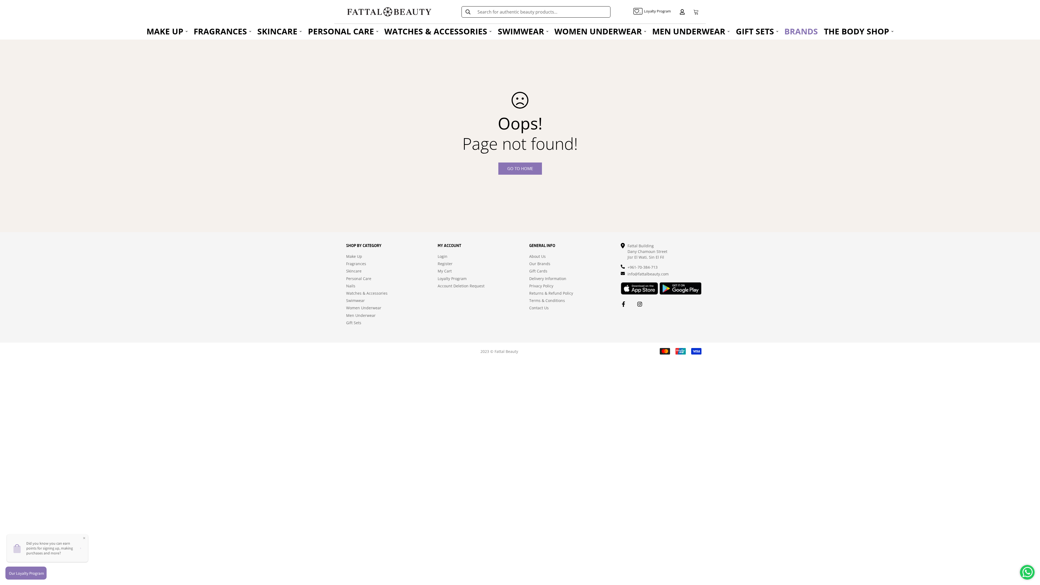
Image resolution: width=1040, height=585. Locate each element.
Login (442, 256)
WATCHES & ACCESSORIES (435, 31)
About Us (537, 256)
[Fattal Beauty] (389, 12)
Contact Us (539, 308)
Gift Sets (353, 323)
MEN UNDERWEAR (688, 31)
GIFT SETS (755, 31)
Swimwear (355, 300)
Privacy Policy (541, 286)
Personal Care (358, 279)
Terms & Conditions (547, 300)
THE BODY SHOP (856, 31)
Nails (350, 286)
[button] (695, 11)
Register (445, 264)
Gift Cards (538, 271)
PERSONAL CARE (341, 31)
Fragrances (356, 264)
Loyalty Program (452, 279)
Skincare (354, 271)
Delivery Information (547, 279)
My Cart (445, 271)
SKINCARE (277, 31)
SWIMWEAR (521, 31)
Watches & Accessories (367, 293)
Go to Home (520, 168)
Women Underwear (363, 308)
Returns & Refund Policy (551, 293)
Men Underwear (361, 315)
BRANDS (801, 31)
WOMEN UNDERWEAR (598, 31)
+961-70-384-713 (643, 267)
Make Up (354, 256)
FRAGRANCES (220, 31)
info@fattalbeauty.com (648, 274)
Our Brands (539, 264)
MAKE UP (165, 31)
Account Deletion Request (461, 286)
